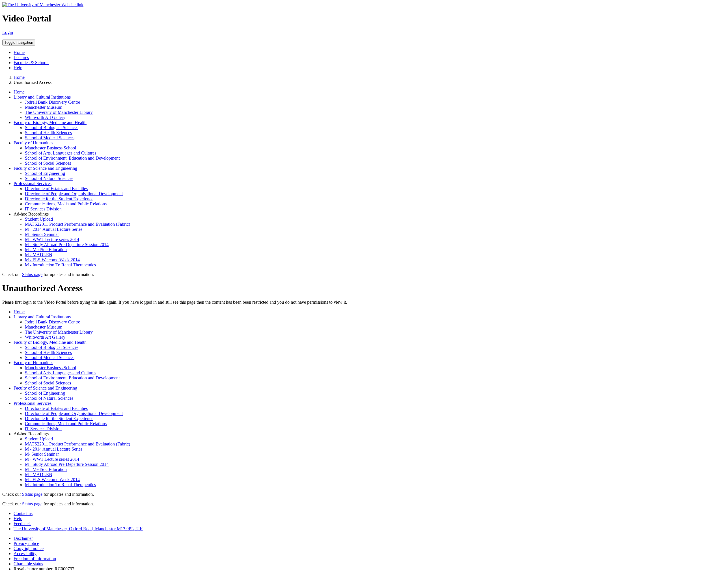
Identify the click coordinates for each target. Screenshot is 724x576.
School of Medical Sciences (49, 137)
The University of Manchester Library (59, 112)
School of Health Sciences (48, 132)
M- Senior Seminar (42, 234)
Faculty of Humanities (33, 142)
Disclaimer (23, 538)
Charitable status (28, 563)
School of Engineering (45, 173)
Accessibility (25, 553)
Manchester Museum (43, 107)
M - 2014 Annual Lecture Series (53, 229)
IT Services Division (43, 209)
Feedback (22, 523)
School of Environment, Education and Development (72, 158)
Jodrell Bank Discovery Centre (52, 102)
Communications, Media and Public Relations (66, 203)
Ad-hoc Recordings (31, 214)
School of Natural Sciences (49, 178)
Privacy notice (26, 543)
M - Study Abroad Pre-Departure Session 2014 (67, 244)
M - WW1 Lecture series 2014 (52, 239)
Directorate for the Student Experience (59, 198)
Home (19, 52)
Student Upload (39, 219)
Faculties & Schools (31, 62)
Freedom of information (35, 558)
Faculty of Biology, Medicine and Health (50, 122)
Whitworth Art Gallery (45, 117)
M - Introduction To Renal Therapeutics (60, 264)
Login (7, 32)
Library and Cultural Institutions (42, 97)
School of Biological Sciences (51, 127)
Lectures (21, 57)
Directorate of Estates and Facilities (56, 188)
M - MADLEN (38, 254)
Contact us (23, 513)
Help (18, 67)
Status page (32, 274)
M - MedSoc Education (46, 249)
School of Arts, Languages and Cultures (60, 153)
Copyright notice (29, 548)
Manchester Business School (50, 147)
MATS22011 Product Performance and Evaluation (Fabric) (77, 224)
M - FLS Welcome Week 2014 (52, 259)
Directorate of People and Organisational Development (74, 193)
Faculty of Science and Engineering (45, 168)
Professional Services (32, 183)
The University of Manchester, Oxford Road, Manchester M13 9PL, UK (78, 528)
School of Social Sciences (48, 163)
